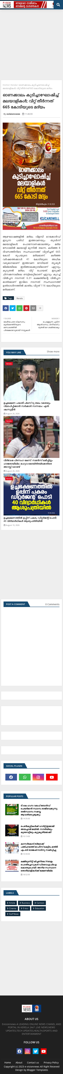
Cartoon (40, 902)
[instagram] (38, 777)
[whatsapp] (25, 777)
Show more (53, 351)
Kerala (14, 84)
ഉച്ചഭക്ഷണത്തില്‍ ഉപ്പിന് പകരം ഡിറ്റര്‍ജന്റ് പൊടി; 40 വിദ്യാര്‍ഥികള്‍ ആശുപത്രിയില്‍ (30, 519)
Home (6, 84)
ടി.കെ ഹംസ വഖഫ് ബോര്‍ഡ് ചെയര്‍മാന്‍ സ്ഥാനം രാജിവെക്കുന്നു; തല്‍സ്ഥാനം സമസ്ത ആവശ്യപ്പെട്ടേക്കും (39, 810)
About (19, 1062)
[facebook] (11, 777)
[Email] (33, 308)
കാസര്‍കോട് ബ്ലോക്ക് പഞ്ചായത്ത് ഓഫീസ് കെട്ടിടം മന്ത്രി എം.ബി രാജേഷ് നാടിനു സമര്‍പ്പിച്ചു (39, 846)
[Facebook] (6, 308)
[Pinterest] (26, 308)
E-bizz (25, 908)
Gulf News (14, 913)
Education (39, 908)
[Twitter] (13, 308)
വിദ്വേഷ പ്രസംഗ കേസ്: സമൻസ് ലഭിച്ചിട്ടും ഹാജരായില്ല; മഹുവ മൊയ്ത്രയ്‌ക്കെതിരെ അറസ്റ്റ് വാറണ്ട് (28, 463)
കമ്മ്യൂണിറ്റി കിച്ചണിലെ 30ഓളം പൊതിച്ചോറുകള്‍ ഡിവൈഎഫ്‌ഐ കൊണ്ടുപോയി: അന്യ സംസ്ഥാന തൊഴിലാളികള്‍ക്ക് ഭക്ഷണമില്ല (39, 866)
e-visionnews (32, 1066)
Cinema (12, 908)
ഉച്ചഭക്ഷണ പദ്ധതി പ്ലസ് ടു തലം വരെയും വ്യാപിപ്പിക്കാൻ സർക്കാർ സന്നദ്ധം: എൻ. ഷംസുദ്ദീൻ (27, 406)
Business (26, 902)
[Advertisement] (31, 43)
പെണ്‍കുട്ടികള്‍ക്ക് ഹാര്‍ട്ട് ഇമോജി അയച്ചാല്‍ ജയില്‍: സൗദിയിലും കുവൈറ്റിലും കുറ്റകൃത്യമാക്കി (37, 829)
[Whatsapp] (19, 308)
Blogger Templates (37, 1069)
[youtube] (52, 777)
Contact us (33, 1062)
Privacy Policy (51, 1062)
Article (12, 902)
